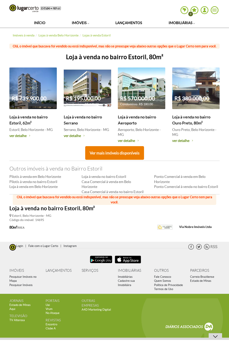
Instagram (70, 246)
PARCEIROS (199, 270)
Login (19, 246)
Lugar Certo (23, 8)
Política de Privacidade (168, 285)
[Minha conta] (204, 10)
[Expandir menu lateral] (214, 10)
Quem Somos (162, 280)
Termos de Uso (163, 289)
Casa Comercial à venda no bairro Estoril (113, 192)
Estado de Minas (200, 280)
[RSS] (210, 248)
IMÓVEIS (16, 270)
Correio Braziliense (202, 276)
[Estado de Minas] (51, 8)
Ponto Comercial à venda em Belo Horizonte (180, 179)
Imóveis (79, 23)
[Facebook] (191, 248)
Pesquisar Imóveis (21, 285)
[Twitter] (199, 248)
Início (39, 23)
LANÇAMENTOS (59, 270)
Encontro (51, 324)
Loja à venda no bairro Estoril (104, 177)
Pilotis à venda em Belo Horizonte (35, 177)
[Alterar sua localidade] (184, 10)
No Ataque (52, 313)
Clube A (51, 328)
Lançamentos (128, 23)
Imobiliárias (181, 23)
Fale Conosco (162, 276)
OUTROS (161, 270)
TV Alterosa (17, 320)
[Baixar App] (101, 263)
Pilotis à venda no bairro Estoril (33, 182)
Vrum (49, 309)
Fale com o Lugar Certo (43, 246)
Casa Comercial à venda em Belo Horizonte (106, 184)
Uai (48, 305)
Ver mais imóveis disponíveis (115, 153)
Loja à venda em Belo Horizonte (33, 187)
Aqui (12, 309)
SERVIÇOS (90, 270)
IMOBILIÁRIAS (129, 270)
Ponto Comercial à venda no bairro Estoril (186, 187)
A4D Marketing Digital (96, 309)
